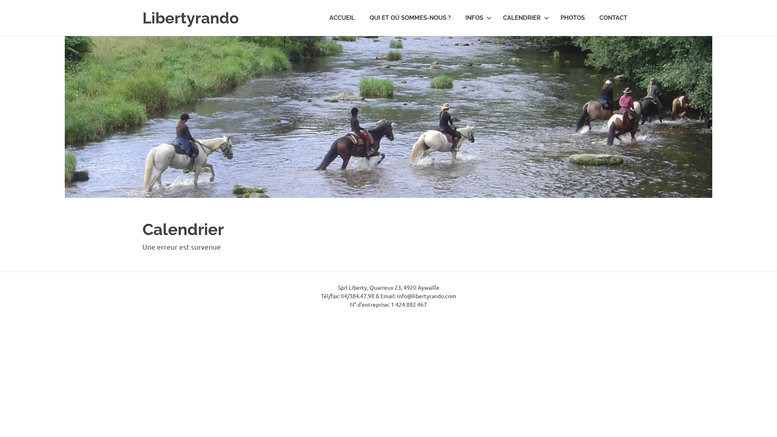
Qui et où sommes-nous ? (410, 17)
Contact (613, 17)
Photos (572, 17)
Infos (474, 17)
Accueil (342, 17)
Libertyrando (190, 18)
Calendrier (522, 17)
